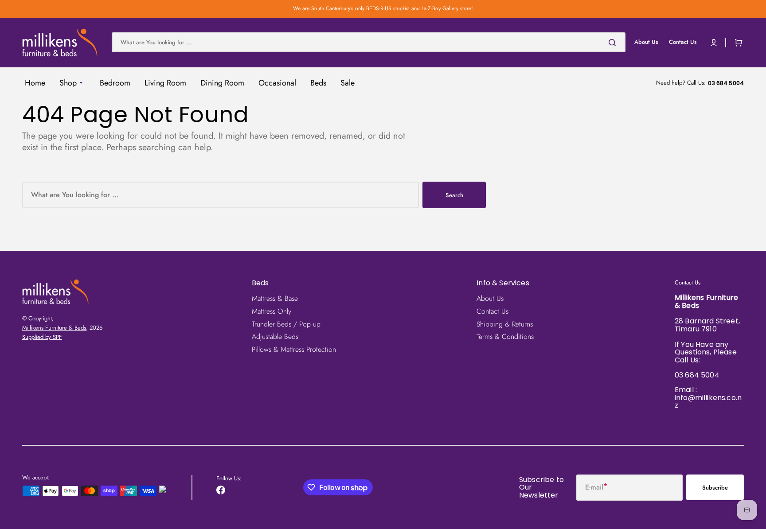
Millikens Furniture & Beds (54, 327)
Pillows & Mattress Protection (294, 349)
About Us (490, 298)
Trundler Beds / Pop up (286, 324)
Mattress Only (271, 311)
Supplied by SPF (42, 337)
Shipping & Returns (505, 324)
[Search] (613, 42)
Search (454, 195)
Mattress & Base (275, 298)
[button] (713, 42)
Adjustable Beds (275, 336)
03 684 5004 (697, 375)
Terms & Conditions (505, 336)
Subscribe (715, 487)
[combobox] (368, 42)
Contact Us (492, 311)
